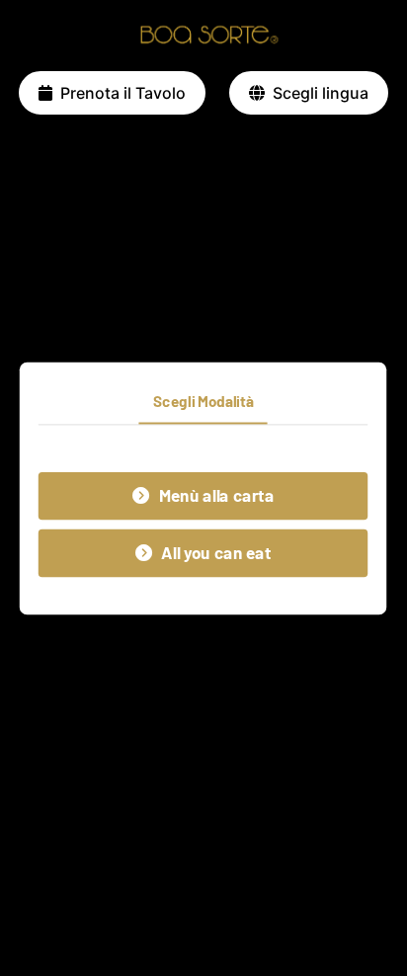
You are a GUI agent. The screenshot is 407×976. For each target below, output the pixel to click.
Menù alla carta (217, 495)
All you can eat (217, 552)
